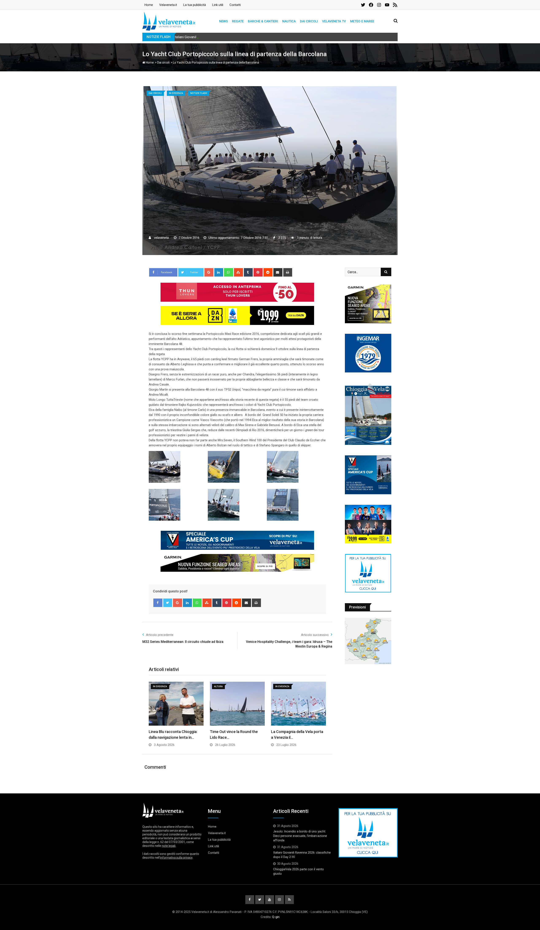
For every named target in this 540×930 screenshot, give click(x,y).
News (223, 21)
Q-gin (275, 917)
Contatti (235, 5)
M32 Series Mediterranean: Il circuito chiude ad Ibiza (182, 642)
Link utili (217, 5)
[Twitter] (167, 603)
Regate (238, 21)
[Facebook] (157, 603)
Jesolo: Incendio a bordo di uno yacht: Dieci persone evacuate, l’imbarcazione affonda (300, 836)
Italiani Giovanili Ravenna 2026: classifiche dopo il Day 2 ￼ (217, 37)
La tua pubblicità (194, 5)
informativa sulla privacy (176, 857)
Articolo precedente (159, 635)
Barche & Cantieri (263, 21)
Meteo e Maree (362, 21)
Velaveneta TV (334, 21)
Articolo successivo (315, 635)
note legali (169, 845)
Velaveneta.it (168, 5)
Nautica (289, 21)
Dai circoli (309, 21)
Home (148, 5)
